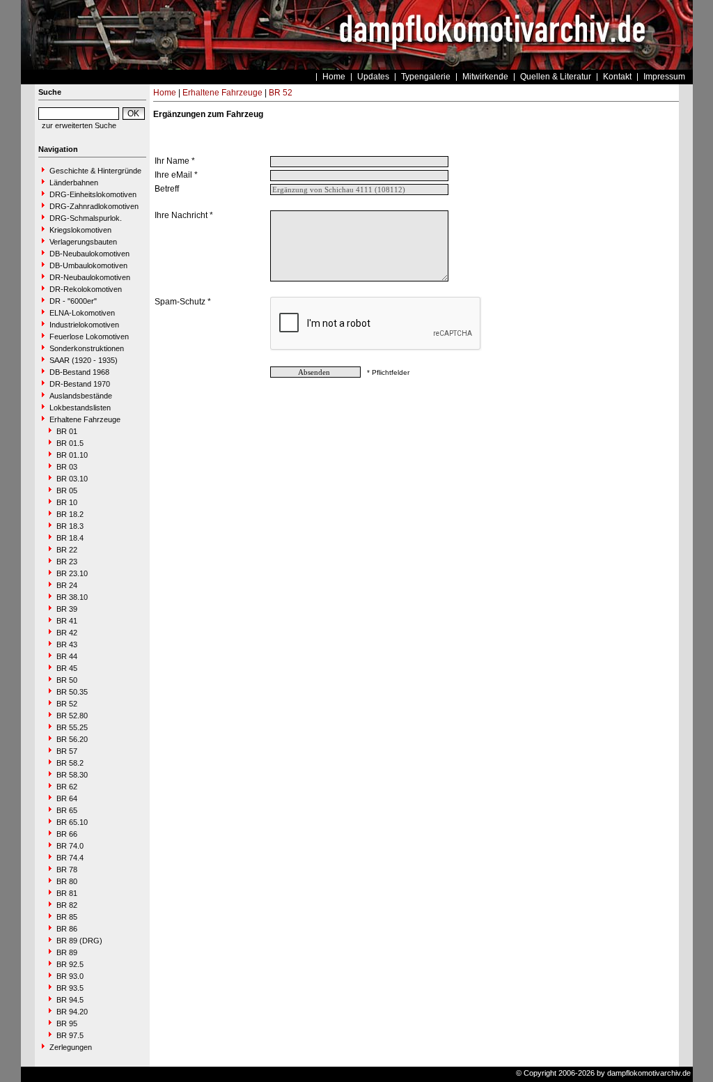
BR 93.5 (70, 988)
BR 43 (66, 644)
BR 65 (66, 810)
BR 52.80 (72, 715)
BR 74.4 (70, 857)
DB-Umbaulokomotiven (88, 265)
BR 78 (66, 869)
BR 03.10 (72, 478)
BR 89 (66, 952)
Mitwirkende (485, 77)
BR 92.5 (70, 964)
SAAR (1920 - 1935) (83, 360)
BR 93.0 (70, 976)
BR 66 (66, 834)
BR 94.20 (72, 1011)
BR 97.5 (70, 1035)
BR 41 (66, 621)
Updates (373, 77)
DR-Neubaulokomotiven (89, 277)
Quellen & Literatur (555, 77)
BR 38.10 (72, 597)
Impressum (664, 77)
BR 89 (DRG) (79, 940)
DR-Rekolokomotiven (85, 289)
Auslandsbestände (80, 396)
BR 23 (66, 561)
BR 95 (66, 1023)
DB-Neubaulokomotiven (89, 253)
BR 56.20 (72, 739)
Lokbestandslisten (80, 407)
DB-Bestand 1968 (79, 372)
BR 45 (66, 668)
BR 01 (66, 431)
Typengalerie (425, 77)
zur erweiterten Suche (79, 125)
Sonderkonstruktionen (86, 348)
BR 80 (66, 881)
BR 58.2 (70, 763)
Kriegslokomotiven (80, 230)
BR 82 (66, 905)
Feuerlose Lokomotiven (89, 336)
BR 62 (66, 786)
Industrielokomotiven (84, 324)
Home (333, 77)
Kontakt (617, 77)
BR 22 (66, 550)
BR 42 (66, 632)
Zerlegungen (70, 1047)
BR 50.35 (72, 692)
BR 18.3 (70, 526)
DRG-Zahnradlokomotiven (94, 206)
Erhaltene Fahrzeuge (84, 419)
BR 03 (66, 467)
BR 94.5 (70, 1000)
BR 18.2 (70, 514)
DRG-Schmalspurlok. (85, 218)
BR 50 (66, 680)
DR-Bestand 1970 (79, 384)
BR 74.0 (70, 846)
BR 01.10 (72, 455)
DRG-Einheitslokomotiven (92, 194)
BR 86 (66, 929)
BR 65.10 (72, 822)
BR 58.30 (72, 775)
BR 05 (66, 490)
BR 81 (66, 893)
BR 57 (66, 751)
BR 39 (66, 609)
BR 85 (66, 917)
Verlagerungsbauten (83, 242)
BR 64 (66, 798)
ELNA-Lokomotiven (82, 313)
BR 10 (66, 502)
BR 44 (66, 656)
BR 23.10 (72, 573)
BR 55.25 (72, 727)
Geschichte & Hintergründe (95, 171)
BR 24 (66, 585)
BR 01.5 (70, 443)
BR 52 (66, 704)
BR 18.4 (70, 538)
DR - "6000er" (73, 301)
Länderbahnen (73, 182)
